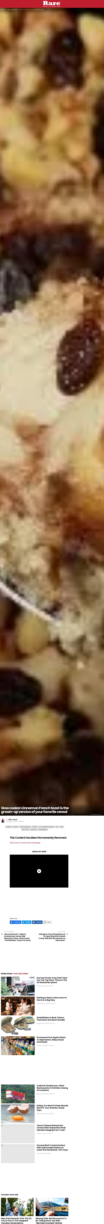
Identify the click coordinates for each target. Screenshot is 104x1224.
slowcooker (34, 829)
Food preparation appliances (46, 826)
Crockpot (34, 826)
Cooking (15, 826)
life (57, 826)
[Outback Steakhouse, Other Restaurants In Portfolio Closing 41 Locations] (18, 1093)
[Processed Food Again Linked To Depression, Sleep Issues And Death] (18, 1045)
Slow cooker (25, 829)
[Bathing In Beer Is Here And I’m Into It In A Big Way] (18, 1006)
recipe (61, 826)
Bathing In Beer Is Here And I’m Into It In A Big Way (52, 998)
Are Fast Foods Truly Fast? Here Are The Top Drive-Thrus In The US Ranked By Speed (52, 980)
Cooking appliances (25, 826)
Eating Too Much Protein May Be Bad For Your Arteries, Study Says (52, 1108)
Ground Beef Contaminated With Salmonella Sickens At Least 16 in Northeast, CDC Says (52, 1147)
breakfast (8, 826)
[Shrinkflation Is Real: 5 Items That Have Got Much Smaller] (18, 1025)
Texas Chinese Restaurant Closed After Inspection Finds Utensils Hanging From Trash (51, 1127)
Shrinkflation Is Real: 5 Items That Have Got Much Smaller (51, 1018)
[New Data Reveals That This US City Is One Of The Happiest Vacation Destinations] (17, 1207)
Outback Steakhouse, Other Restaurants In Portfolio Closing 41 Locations (52, 1088)
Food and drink (20, 973)
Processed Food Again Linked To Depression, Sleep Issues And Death (51, 1039)
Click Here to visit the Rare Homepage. (25, 843)
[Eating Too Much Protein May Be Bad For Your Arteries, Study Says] (18, 1113)
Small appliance (43, 829)
